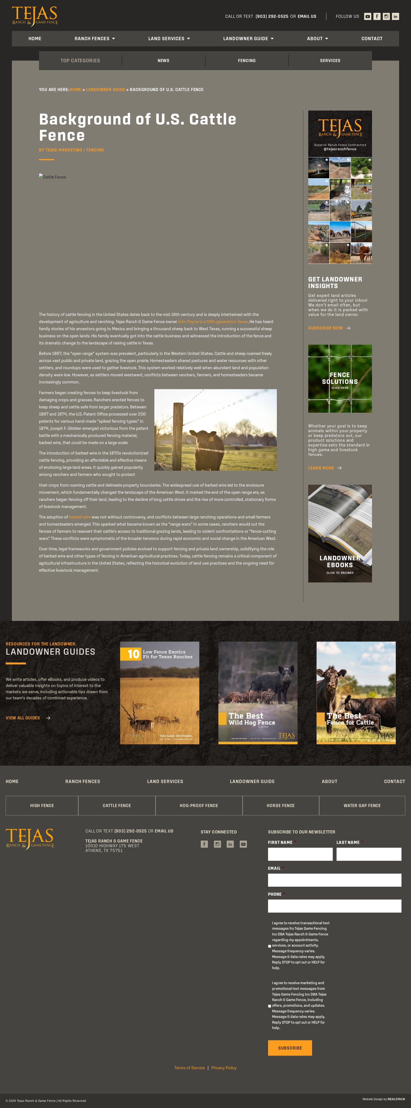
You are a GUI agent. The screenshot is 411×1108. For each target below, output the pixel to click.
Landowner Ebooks (340, 561)
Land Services (166, 38)
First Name (282, 842)
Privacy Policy (224, 1067)
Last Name (350, 842)
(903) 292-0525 (272, 16)
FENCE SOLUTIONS (340, 378)
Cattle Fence (117, 805)
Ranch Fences (92, 38)
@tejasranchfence (340, 149)
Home (35, 38)
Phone (276, 894)
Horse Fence (281, 805)
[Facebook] (377, 16)
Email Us (307, 16)
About (315, 38)
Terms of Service (189, 1067)
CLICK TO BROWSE (340, 573)
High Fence (42, 805)
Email (276, 868)
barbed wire (80, 516)
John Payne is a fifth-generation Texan (213, 321)
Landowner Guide (245, 38)
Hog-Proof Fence (199, 805)
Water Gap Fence (362, 805)
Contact (372, 38)
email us (164, 830)
